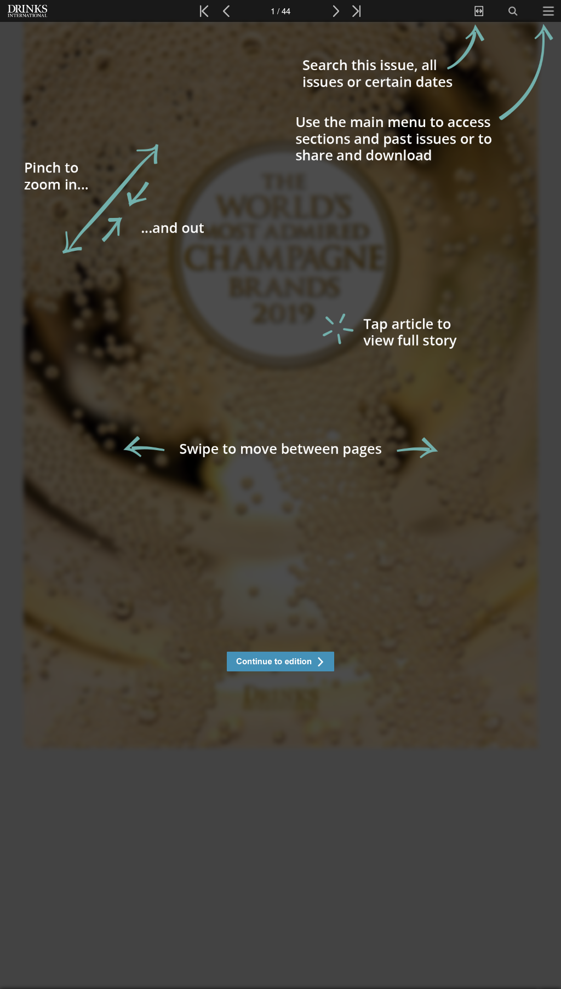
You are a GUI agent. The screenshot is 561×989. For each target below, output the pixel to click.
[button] (280, 663)
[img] (280, 505)
